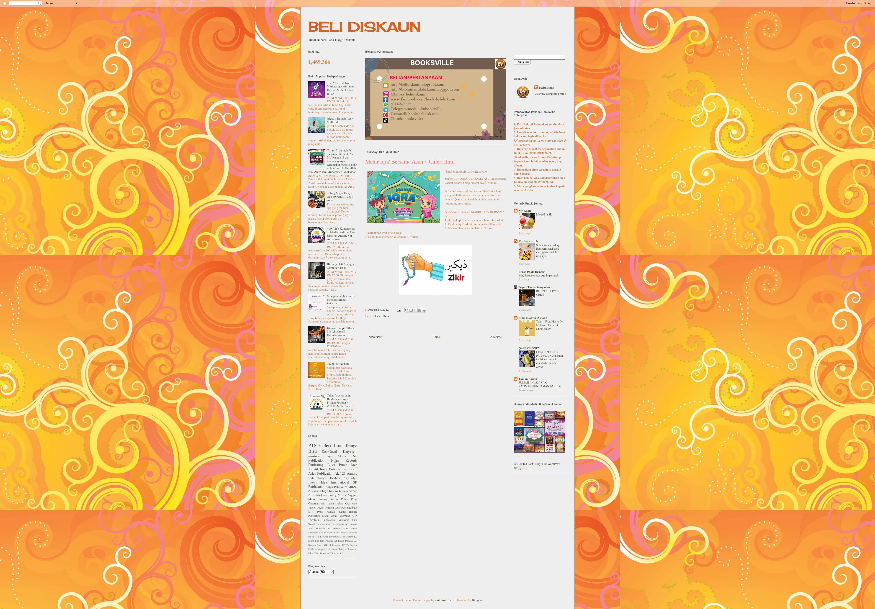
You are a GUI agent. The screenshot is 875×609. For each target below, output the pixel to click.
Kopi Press (351, 503)
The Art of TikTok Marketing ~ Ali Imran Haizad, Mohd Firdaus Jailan (341, 88)
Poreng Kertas (328, 499)
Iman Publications (333, 469)
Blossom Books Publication (337, 532)
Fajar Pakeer (335, 456)
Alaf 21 (340, 473)
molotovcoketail (445, 600)
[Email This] (406, 310)
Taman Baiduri (528, 378)
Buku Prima (337, 464)
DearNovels (330, 451)
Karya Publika (334, 487)
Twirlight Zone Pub (335, 507)
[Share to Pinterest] (424, 310)
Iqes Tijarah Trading (331, 503)
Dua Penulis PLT (340, 524)
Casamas (313, 503)
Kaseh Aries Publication (332, 471)
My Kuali (525, 210)
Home (436, 337)
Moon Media (329, 515)
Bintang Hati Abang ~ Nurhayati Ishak (340, 266)
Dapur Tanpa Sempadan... (535, 287)
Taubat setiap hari (338, 363)
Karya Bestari (329, 478)
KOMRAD (351, 487)
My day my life (528, 241)
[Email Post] (398, 309)
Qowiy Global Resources (329, 545)
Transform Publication (321, 520)
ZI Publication (336, 553)
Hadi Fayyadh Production (327, 536)
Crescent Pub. (324, 524)
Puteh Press (349, 499)
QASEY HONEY (529, 348)
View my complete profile (550, 94)
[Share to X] (415, 310)
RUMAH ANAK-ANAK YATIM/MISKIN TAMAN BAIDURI (540, 384)
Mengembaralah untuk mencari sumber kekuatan (341, 299)
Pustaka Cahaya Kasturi (323, 491)
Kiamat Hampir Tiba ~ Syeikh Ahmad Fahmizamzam (340, 331)
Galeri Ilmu (382, 316)
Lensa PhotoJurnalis (532, 271)
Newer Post (375, 337)
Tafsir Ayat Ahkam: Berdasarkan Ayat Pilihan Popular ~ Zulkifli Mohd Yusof (339, 400)
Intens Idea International (328, 482)
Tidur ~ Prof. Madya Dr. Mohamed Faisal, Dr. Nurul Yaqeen (549, 325)
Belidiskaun (546, 87)
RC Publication (349, 545)
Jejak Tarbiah (346, 536)
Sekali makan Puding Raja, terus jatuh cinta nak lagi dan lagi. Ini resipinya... (547, 250)
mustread (314, 456)
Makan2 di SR (544, 214)
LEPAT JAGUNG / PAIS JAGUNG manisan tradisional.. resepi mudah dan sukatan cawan (550, 359)
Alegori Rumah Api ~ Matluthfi (340, 120)
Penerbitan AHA (348, 515)
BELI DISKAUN (364, 26)
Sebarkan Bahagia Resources (343, 549)
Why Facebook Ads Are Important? (538, 275)
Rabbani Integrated (317, 549)
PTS (312, 445)
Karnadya (350, 478)
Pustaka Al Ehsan (334, 540)
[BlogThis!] (411, 310)
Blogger (477, 600)
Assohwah (343, 520)
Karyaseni (350, 451)
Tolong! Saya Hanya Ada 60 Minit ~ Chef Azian (340, 196)
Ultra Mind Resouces (318, 553)
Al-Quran (321, 495)
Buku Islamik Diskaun (533, 317)
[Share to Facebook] (419, 310)
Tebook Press (315, 507)
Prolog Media (337, 495)
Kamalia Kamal (336, 511)
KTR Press (315, 511)
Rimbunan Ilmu (323, 528)
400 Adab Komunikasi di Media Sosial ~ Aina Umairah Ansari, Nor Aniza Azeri (341, 233)
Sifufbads (352, 507)
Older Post (496, 337)
